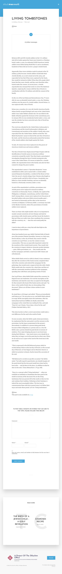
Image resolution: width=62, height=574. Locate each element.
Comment (14, 421)
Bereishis (28, 4)
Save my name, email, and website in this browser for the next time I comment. (30, 453)
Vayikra (41, 4)
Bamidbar (47, 4)
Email (27, 442)
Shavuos (20, 22)
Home (15, 4)
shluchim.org (16, 560)
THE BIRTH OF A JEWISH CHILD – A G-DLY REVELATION (21, 520)
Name (14, 442)
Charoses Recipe (40, 520)
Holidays (21, 4)
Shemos (34, 4)
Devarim (54, 4)
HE (11, 4)
